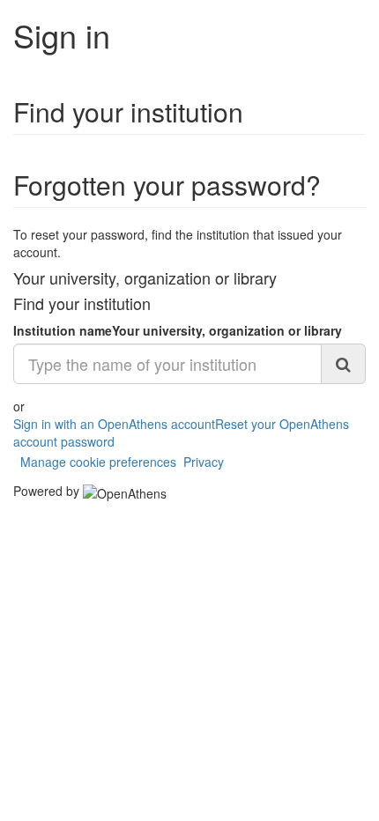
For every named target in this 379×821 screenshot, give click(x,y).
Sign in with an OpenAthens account (114, 424)
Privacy (203, 461)
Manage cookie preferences (98, 461)
